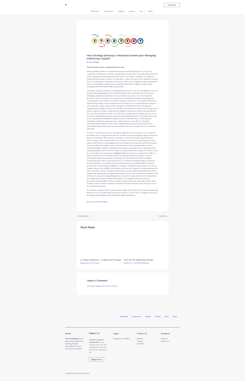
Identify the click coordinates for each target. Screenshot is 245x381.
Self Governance (94, 263)
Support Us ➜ (96, 359)
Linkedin (140, 339)
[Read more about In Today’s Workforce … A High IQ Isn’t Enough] (99, 244)
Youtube (140, 341)
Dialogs (121, 11)
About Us (164, 339)
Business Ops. (128, 263)
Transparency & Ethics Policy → (42, 377)
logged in (99, 286)
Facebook (140, 344)
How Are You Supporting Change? (139, 260)
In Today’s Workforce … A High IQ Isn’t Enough (100, 260)
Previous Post (83, 216)
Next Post (163, 216)
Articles (131, 11)
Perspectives (108, 11)
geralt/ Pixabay (101, 202)
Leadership (136, 263)
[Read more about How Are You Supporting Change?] (143, 244)
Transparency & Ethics (121, 339)
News (141, 11)
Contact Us (165, 341)
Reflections (95, 11)
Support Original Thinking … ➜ (38, 371)
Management (84, 263)
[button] (66, 5)
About (150, 11)
